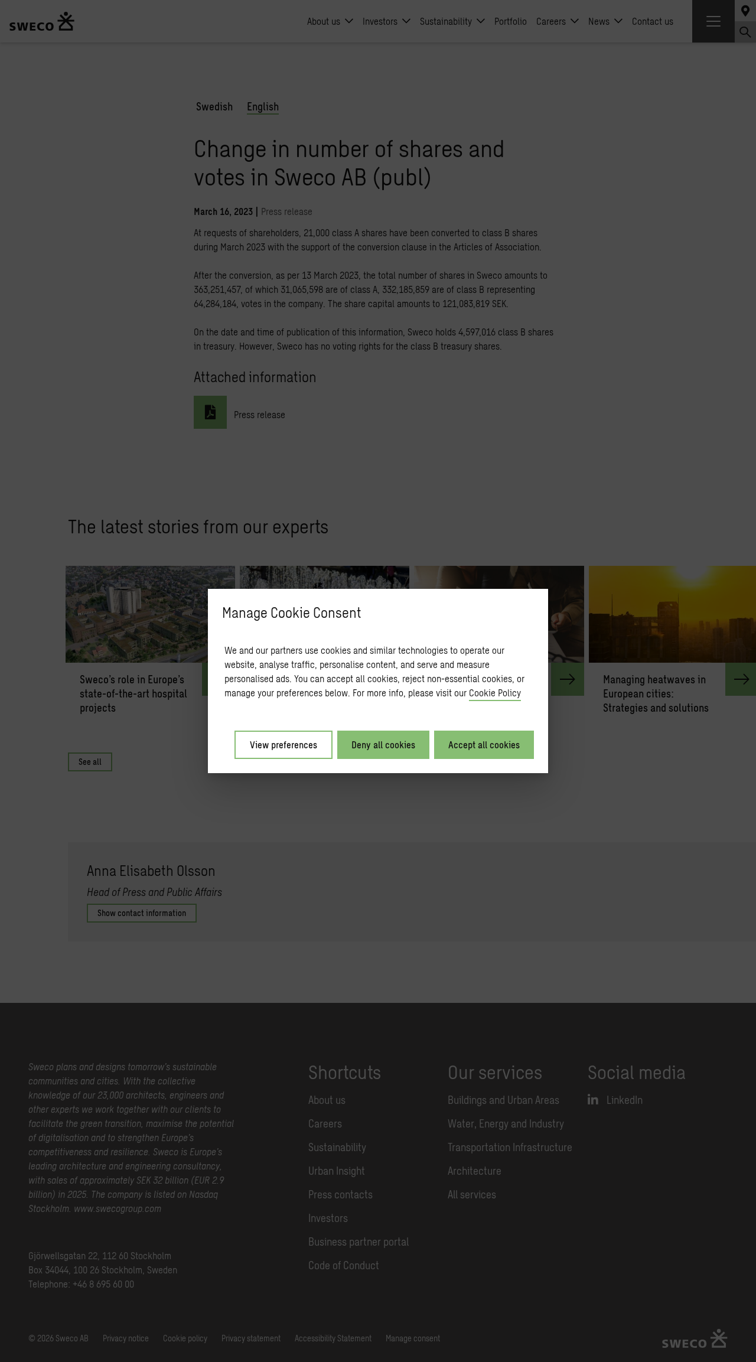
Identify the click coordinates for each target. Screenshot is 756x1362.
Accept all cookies (484, 744)
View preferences (283, 744)
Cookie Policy (495, 692)
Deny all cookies (383, 744)
